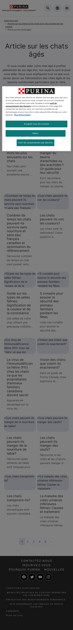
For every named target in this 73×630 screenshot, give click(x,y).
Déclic (36, 133)
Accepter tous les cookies (36, 124)
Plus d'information (22, 115)
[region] (36, 118)
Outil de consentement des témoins (35, 142)
